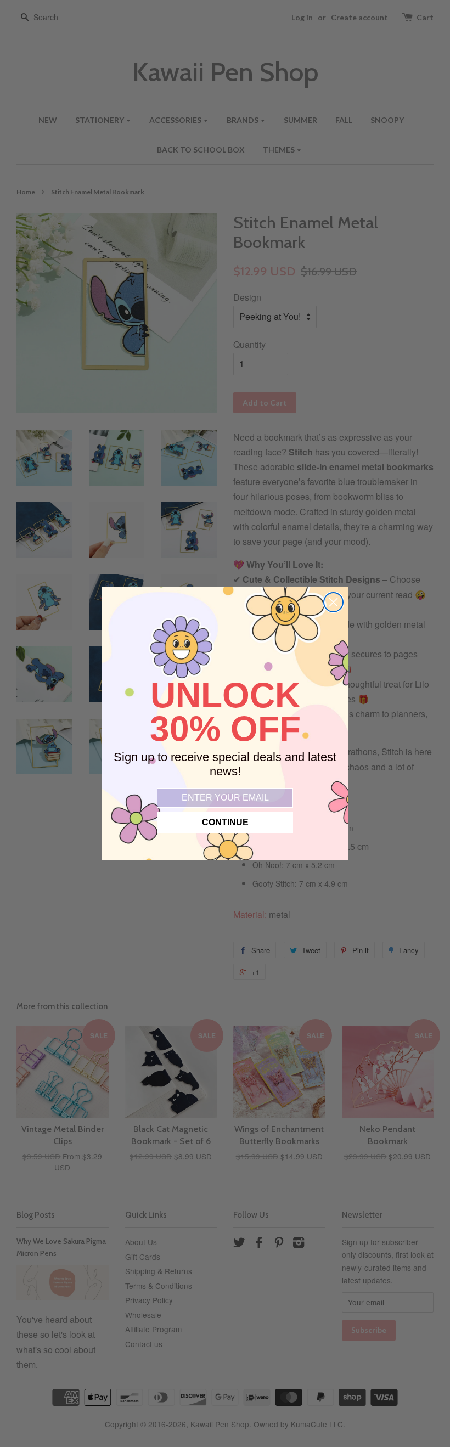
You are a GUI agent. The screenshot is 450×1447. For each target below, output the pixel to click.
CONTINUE (225, 822)
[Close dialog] (333, 602)
